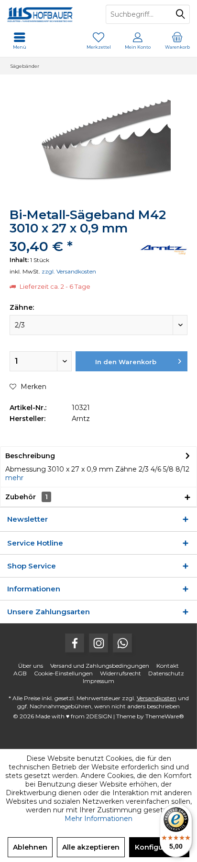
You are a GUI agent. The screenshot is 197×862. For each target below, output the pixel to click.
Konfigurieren (159, 847)
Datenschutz (166, 673)
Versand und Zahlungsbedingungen (99, 665)
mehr (14, 477)
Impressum (98, 680)
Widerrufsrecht (120, 673)
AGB (20, 673)
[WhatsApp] (122, 642)
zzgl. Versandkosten (69, 271)
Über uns (30, 665)
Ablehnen (30, 847)
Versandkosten (156, 698)
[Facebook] (74, 642)
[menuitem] (177, 40)
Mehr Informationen (98, 818)
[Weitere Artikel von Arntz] (163, 250)
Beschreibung (30, 456)
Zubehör (26, 497)
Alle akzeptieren (91, 847)
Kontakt (167, 665)
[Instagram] (98, 642)
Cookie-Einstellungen (63, 673)
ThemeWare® (164, 716)
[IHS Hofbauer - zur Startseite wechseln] (49, 14)
